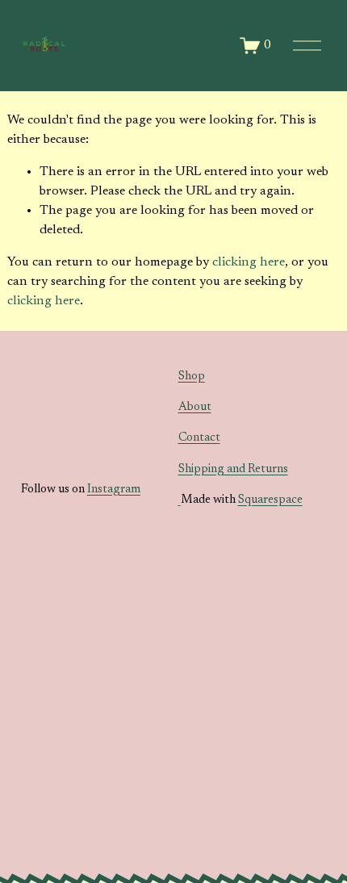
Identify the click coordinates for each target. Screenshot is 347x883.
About (194, 407)
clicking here (248, 262)
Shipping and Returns (233, 469)
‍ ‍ (179, 500)
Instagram (113, 489)
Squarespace (270, 500)
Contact (199, 438)
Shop (191, 376)
